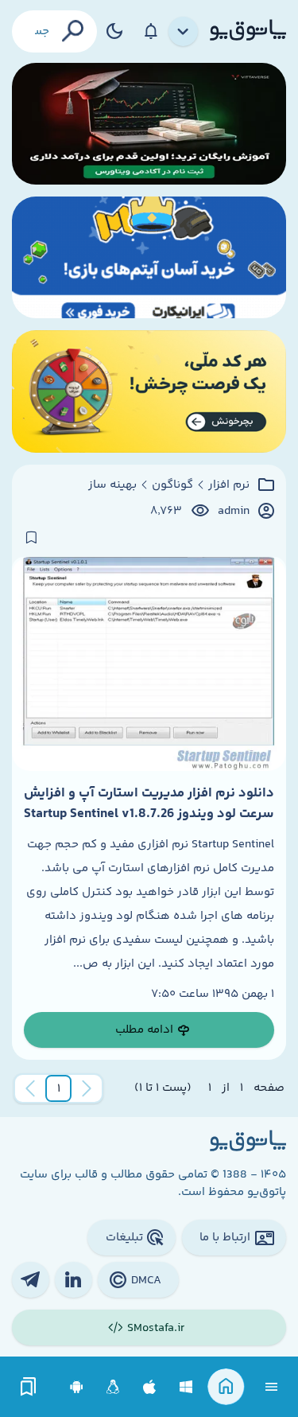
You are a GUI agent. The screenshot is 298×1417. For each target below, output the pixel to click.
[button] (58, 1088)
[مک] (149, 1387)
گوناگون (172, 485)
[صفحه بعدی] (30, 1088)
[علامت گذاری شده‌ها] (28, 1387)
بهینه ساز (112, 485)
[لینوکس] (113, 1387)
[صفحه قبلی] (87, 1088)
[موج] (149, 124)
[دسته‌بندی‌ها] (183, 32)
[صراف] (149, 391)
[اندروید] (76, 1387)
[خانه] (226, 1387)
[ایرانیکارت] (149, 257)
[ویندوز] (186, 1387)
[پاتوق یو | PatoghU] (248, 31)
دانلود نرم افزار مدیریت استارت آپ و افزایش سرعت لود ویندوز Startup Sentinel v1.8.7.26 (149, 803)
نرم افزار (229, 485)
